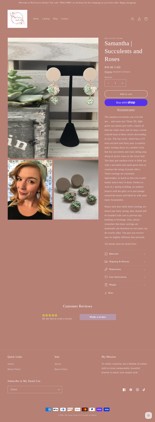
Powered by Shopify (89, 415)
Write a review (98, 317)
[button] (132, 19)
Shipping (108, 72)
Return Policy (14, 369)
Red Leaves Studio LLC (73, 415)
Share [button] (110, 293)
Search (11, 364)
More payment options (126, 110)
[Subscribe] (58, 389)
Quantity (108, 77)
